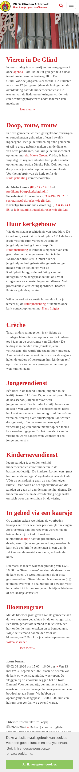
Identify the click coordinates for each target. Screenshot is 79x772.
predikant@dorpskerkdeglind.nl (27, 191)
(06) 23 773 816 (41, 187)
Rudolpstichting (16, 178)
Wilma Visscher (16, 642)
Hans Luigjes (50, 308)
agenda (18, 71)
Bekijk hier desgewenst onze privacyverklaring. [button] (28, 751)
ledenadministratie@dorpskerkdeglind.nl (41, 209)
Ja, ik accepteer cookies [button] (39, 764)
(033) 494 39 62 (53, 196)
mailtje (25, 538)
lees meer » (27, 109)
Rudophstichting (17, 249)
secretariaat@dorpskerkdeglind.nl (28, 200)
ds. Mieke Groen (36, 155)
